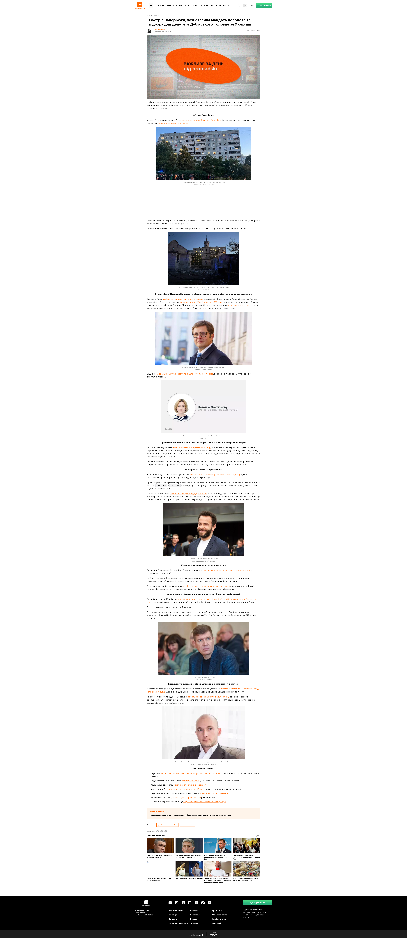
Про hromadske (176, 911)
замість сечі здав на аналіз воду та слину (208, 697)
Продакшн (224, 5)
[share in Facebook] (157, 831)
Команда (173, 915)
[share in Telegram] (165, 831)
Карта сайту (218, 923)
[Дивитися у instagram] (176, 902)
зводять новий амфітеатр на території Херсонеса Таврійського (192, 773)
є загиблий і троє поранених (214, 793)
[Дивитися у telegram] (183, 902)
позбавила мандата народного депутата (182, 299)
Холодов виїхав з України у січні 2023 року (201, 302)
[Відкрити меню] (151, 5)
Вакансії (194, 919)
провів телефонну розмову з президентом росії (206, 586)
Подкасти (197, 5)
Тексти (170, 5)
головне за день (187, 825)
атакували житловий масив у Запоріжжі (202, 120)
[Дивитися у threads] (209, 902)
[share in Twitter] (161, 831)
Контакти (173, 919)
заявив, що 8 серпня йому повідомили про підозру (215, 474)
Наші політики (219, 919)
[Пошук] (239, 5)
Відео (187, 5)
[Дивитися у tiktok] (203, 902)
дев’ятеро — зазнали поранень (173, 123)
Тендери (194, 923)
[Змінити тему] (245, 5)
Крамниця (217, 911)
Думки (179, 5)
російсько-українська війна (167, 825)
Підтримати (265, 5)
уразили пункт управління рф (186, 797)
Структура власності (178, 923)
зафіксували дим (190, 781)
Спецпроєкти (210, 5)
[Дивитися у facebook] (170, 902)
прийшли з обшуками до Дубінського (188, 493)
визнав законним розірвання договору (192, 447)
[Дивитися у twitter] (196, 902)
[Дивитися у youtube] (189, 902)
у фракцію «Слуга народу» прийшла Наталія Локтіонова (185, 374)
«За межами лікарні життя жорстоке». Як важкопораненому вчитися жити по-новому (190, 815)
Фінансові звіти (219, 915)
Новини (160, 5)
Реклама (194, 911)
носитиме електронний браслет (190, 785)
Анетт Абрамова (159, 29)
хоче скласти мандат (238, 305)
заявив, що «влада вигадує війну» (185, 789)
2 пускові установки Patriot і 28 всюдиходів (204, 802)
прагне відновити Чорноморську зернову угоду (226, 570)
